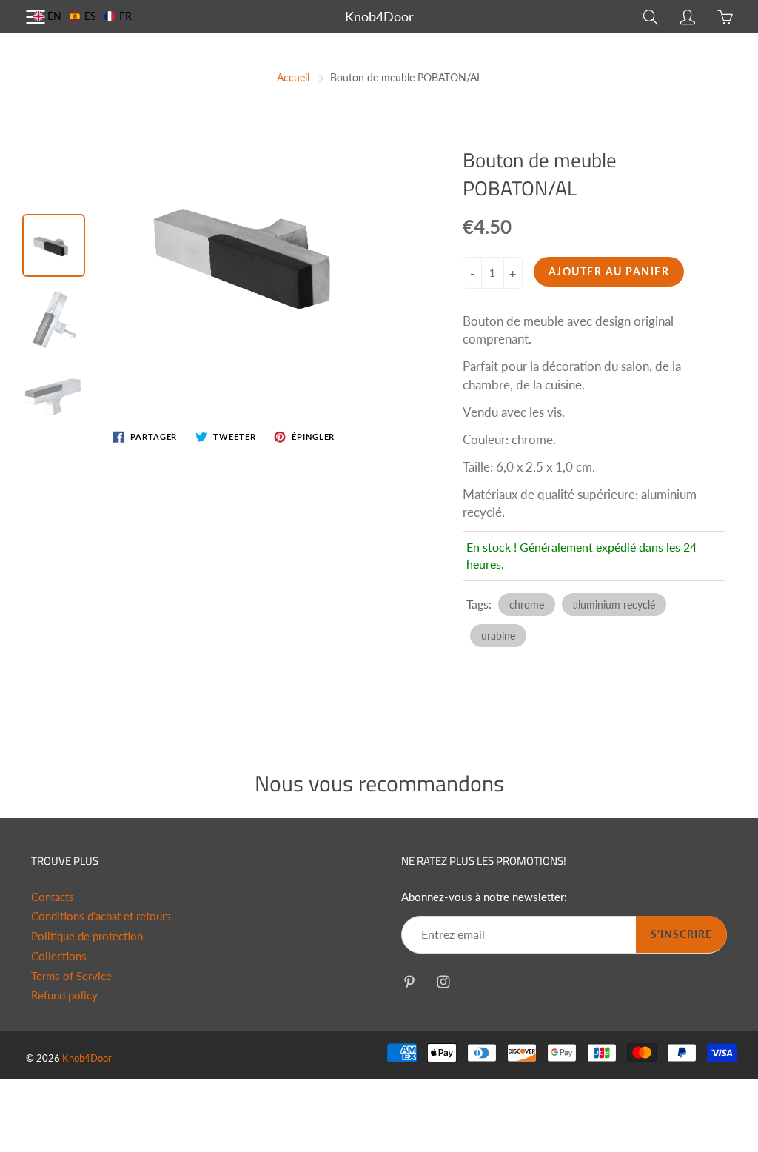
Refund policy (64, 995)
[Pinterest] (409, 981)
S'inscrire (681, 934)
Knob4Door (379, 16)
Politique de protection (87, 936)
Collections (59, 956)
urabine (498, 635)
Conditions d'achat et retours (101, 916)
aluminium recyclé (614, 604)
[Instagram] (443, 981)
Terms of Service (71, 976)
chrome (526, 604)
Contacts (52, 897)
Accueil (293, 77)
